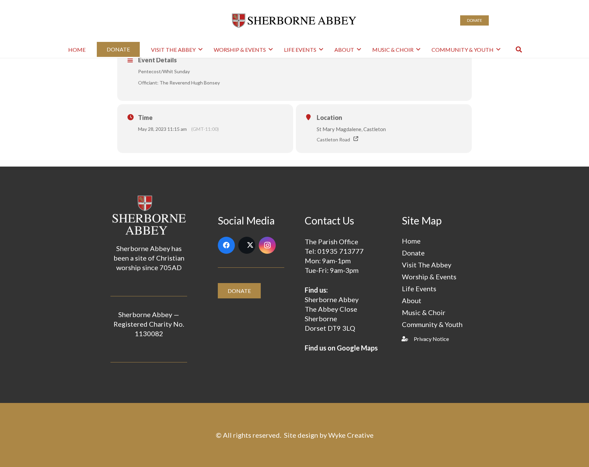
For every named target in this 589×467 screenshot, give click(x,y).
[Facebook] (226, 245)
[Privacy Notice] (408, 338)
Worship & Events (429, 277)
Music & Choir (423, 312)
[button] (200, 49)
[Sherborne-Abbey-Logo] (294, 20)
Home (411, 241)
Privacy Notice (431, 339)
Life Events (419, 288)
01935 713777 (340, 251)
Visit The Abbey (426, 265)
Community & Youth (432, 324)
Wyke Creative (351, 435)
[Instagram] (267, 245)
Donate (413, 253)
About (411, 300)
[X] (246, 245)
